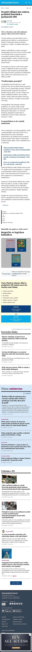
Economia (4, 621)
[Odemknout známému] (30, 8)
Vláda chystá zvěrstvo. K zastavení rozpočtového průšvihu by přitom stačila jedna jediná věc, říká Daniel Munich (15, 423)
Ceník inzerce (5, 626)
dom (8, 20)
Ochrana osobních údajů (18, 617)
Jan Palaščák (9, 531)
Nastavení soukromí (17, 621)
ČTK (11, 20)
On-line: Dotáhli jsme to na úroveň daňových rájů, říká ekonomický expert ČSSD (15, 354)
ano (4, 218)
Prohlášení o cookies (17, 619)
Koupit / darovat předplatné (8, 630)
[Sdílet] (27, 8)
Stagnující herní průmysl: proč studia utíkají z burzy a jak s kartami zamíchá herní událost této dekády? (15, 564)
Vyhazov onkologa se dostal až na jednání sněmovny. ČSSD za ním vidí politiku (14, 338)
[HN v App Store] (17, 610)
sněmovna (15, 389)
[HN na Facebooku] (12, 603)
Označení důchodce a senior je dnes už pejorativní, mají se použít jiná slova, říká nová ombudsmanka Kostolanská (15, 446)
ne (3, 215)
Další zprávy (16, 583)
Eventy (3, 632)
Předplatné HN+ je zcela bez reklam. (23, 329)
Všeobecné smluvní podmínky (19, 624)
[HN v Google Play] (7, 610)
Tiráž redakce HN (6, 619)
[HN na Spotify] (19, 603)
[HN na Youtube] (21, 603)
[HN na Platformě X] (10, 603)
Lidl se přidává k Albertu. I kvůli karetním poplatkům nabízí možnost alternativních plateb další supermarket (16, 487)
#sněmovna (5, 205)
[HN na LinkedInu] (17, 603)
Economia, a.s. (11, 595)
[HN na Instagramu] (15, 603)
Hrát (10, 249)
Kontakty (4, 617)
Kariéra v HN (5, 624)
